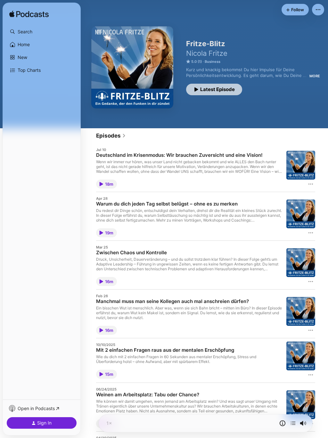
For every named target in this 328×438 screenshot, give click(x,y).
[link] (111, 135)
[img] (29, 14)
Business (212, 61)
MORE (314, 76)
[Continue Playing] (293, 423)
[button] (41, 31)
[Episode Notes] (282, 423)
